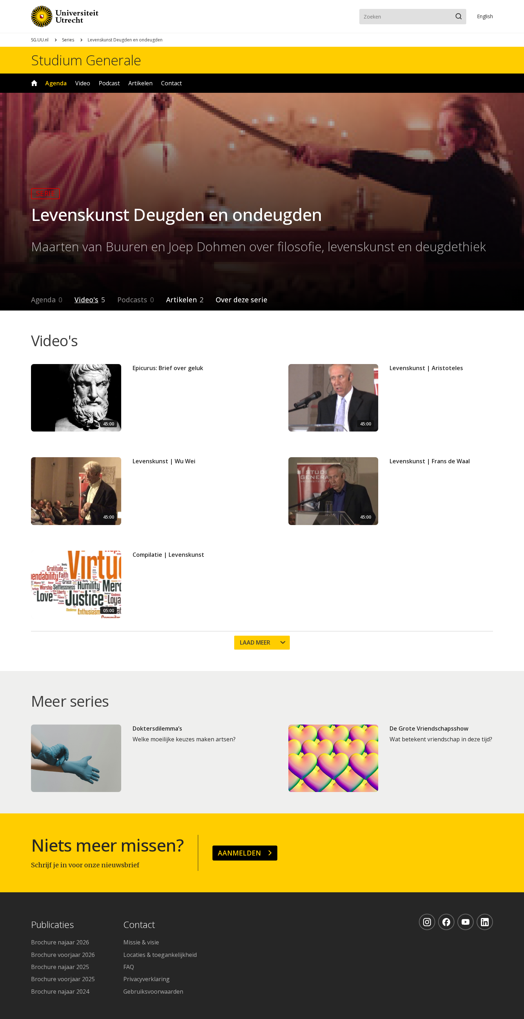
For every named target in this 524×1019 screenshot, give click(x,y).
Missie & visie (141, 942)
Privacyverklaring (146, 979)
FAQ (128, 967)
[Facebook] (446, 922)
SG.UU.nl (39, 40)
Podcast (109, 83)
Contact (171, 83)
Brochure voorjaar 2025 (63, 979)
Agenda (56, 83)
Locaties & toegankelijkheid (160, 955)
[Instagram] (427, 922)
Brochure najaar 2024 (60, 991)
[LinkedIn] (485, 922)
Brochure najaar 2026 (60, 942)
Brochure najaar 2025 (60, 967)
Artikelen (140, 83)
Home (34, 83)
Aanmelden (239, 853)
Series (68, 40)
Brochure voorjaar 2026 (63, 955)
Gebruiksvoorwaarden (153, 991)
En (485, 16)
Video (82, 83)
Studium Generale (86, 60)
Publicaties (52, 924)
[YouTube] (465, 922)
